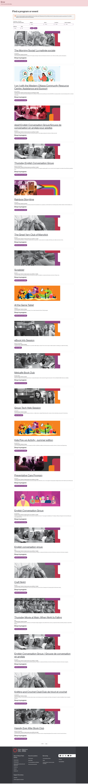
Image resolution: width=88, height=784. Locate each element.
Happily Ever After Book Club (29, 728)
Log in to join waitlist (18, 415)
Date (22, 26)
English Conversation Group (29, 510)
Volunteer (15, 777)
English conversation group (28, 546)
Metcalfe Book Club (24, 372)
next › (46, 743)
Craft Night (20, 582)
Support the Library (18, 775)
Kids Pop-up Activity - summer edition (33, 440)
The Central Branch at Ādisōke (33, 762)
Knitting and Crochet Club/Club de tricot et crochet (40, 691)
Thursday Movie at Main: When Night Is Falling (38, 617)
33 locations (31, 17)
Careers (15, 769)
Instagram (63, 755)
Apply (32, 28)
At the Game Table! (24, 305)
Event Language (68, 22)
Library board (16, 760)
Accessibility (61, 761)
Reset (35, 28)
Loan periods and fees (47, 758)
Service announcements (32, 764)
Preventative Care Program (28, 475)
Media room (16, 770)
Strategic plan (16, 762)
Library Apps (73, 755)
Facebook (60, 755)
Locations (56, 22)
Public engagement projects (19, 779)
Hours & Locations (32, 755)
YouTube (68, 755)
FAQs (44, 760)
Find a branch (30, 758)
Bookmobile (30, 760)
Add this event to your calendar (20, 60)
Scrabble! (19, 269)
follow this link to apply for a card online (60, 16)
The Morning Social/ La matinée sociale (34, 50)
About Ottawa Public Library (19, 756)
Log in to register (18, 347)
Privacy (60, 759)
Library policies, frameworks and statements (19, 765)
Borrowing (45, 755)
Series (45, 22)
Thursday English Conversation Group (34, 163)
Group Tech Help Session (27, 407)
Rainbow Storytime (24, 199)
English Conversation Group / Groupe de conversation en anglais (42, 655)
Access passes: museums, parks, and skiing (48, 763)
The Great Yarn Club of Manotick (31, 234)
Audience (15, 26)
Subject (31, 22)
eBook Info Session (24, 340)
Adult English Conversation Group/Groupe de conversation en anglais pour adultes (37, 126)
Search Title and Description (18, 22)
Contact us (16, 767)
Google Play (71, 755)
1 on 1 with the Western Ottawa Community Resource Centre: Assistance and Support (41, 87)
